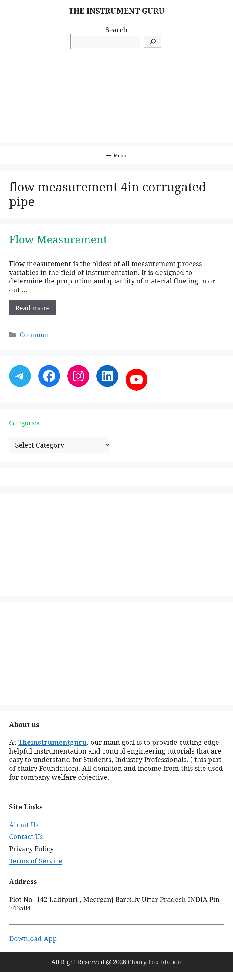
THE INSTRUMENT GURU (116, 10)
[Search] (152, 42)
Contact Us (26, 836)
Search (116, 29)
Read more (32, 307)
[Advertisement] (116, 100)
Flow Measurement (58, 239)
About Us (24, 824)
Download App (33, 938)
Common (34, 334)
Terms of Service (35, 860)
